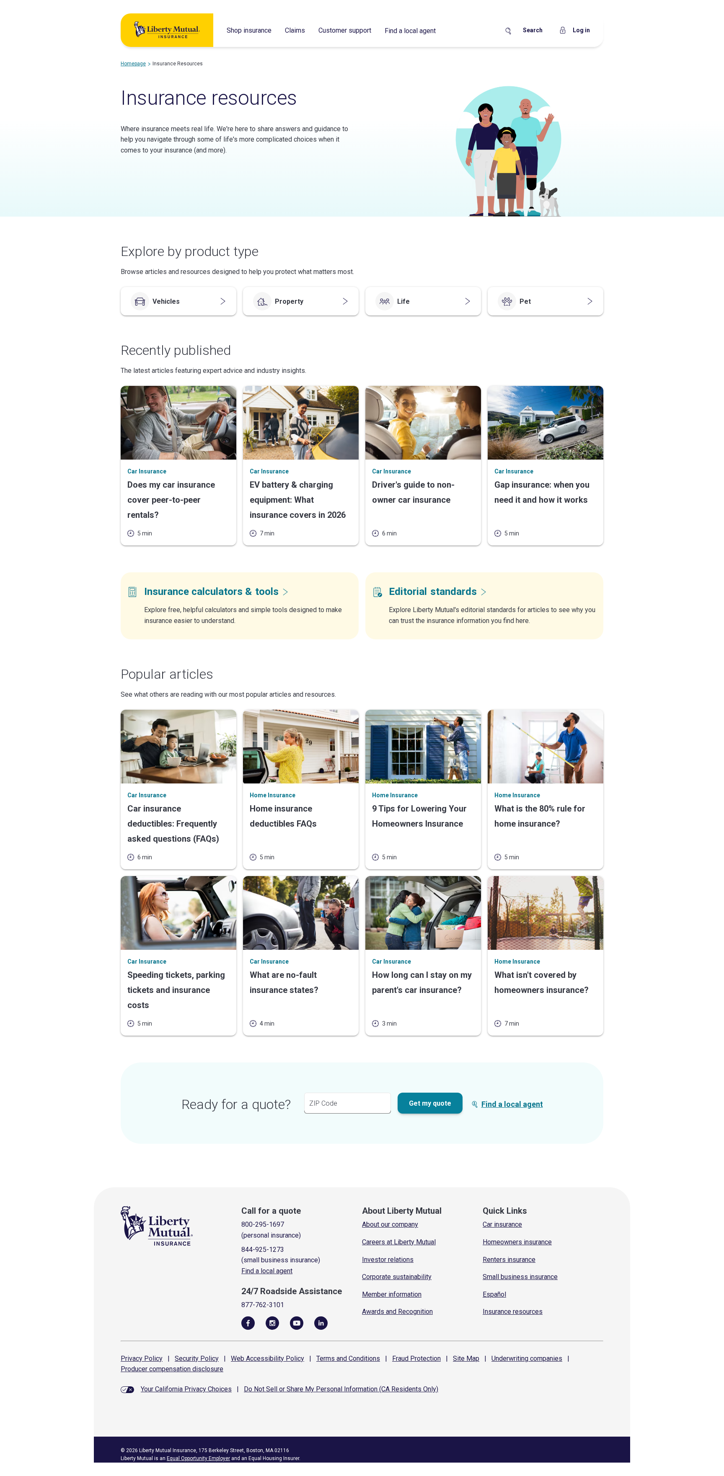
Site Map (466, 1358)
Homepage (133, 64)
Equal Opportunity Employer (198, 1458)
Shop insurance (249, 30)
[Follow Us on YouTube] (296, 1323)
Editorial (433, 591)
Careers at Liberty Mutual (399, 1242)
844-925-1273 (262, 1250)
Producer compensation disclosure (172, 1369)
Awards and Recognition (397, 1312)
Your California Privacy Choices (186, 1389)
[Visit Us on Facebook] (248, 1323)
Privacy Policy (142, 1358)
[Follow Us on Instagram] (272, 1323)
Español (494, 1294)
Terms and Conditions (348, 1358)
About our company (390, 1224)
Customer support (344, 30)
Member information (391, 1294)
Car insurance (502, 1224)
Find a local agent (410, 31)
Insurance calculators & (211, 591)
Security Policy (197, 1358)
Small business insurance (520, 1277)
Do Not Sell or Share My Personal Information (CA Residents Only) (341, 1389)
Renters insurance (509, 1260)
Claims (295, 30)
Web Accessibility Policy (267, 1358)
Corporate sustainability (397, 1277)
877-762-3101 (262, 1305)
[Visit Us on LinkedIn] (321, 1323)
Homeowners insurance (517, 1242)
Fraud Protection (416, 1358)
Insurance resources (513, 1312)
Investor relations (388, 1260)
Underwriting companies (526, 1358)
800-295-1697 (262, 1224)
